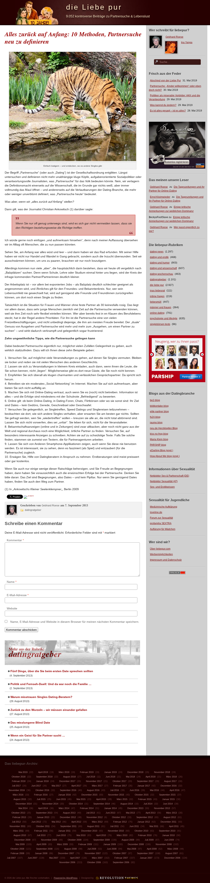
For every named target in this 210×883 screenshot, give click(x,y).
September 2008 (44, 849)
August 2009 (128, 840)
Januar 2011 (64, 831)
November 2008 (164, 844)
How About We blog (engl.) (165, 456)
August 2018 (69, 776)
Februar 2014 (87, 808)
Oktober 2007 (119, 853)
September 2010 (167, 831)
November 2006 (67, 862)
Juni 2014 (168, 803)
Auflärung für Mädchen (162, 529)
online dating (157, 312)
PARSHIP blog (158, 444)
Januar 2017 (143, 785)
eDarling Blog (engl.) (161, 450)
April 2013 (150, 812)
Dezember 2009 (22, 840)
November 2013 (162, 808)
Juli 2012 (16, 821)
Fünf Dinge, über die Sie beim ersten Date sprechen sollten (51, 671)
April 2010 (101, 835)
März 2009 (62, 844)
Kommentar (15, 540)
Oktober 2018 (18, 776)
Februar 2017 (120, 785)
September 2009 (101, 840)
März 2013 (171, 812)
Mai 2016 (154, 790)
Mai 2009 (20, 844)
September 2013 (44, 812)
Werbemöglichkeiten (161, 554)
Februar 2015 (145, 799)
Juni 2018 (110, 776)
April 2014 (43, 808)
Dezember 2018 (135, 772)
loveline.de (156, 512)
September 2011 (68, 826)
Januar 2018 (42, 781)
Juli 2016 (114, 790)
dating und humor (160, 262)
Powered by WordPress (66, 878)
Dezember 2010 (89, 831)
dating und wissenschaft (163, 268)
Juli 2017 (16, 785)
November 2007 (93, 853)
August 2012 (169, 817)
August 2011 (93, 826)
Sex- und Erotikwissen (162, 486)
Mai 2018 (130, 776)
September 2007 (145, 853)
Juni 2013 (110, 812)
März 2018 (171, 776)
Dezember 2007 (66, 853)
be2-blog (155, 400)
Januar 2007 (146, 858)
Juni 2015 (61, 799)
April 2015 (101, 799)
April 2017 (76, 785)
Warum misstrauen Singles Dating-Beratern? (41, 697)
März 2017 (97, 785)
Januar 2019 (110, 772)
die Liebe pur (94, 7)
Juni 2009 (169, 840)
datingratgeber (158, 279)
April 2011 (174, 826)
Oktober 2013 (18, 812)
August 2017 (170, 781)
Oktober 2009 (74, 840)
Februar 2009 (85, 844)
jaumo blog (156, 422)
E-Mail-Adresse (18, 595)
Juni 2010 (61, 835)
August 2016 (93, 790)
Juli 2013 (90, 812)
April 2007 (75, 858)
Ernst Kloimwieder (160, 196)
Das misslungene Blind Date (30, 722)
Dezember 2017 (67, 781)
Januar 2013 (43, 817)
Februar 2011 (41, 831)
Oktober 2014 (76, 803)
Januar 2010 (168, 835)
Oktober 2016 (42, 790)
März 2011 (18, 831)
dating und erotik (159, 257)
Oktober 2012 (119, 817)
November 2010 (116, 831)
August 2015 (20, 799)
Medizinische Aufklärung (163, 506)
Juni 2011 (134, 826)
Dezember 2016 (169, 785)
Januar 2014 (110, 808)
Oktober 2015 (141, 794)
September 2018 (44, 776)
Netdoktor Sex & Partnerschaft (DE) (169, 475)
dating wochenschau (161, 274)
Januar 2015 (168, 799)
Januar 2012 (143, 821)
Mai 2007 (53, 858)
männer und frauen (160, 307)
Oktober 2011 (43, 826)
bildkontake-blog (159, 406)
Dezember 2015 (89, 794)
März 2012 (97, 821)
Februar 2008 (17, 853)
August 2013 (69, 812)
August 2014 (126, 803)
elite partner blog (159, 411)
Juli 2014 (148, 803)
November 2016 (17, 790)
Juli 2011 (114, 826)
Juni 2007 (32, 858)
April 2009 (41, 844)
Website (12, 608)
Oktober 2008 (17, 849)
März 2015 (122, 799)
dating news (156, 251)
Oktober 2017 (119, 781)
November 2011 (17, 826)
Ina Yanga (186, 42)
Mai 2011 (154, 826)
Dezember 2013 (135, 808)
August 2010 (20, 835)
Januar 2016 (64, 794)
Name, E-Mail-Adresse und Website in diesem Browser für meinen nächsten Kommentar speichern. (74, 621)
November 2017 (94, 781)
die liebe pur (157, 285)
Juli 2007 (11, 858)
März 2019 (64, 772)
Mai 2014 (22, 808)
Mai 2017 (56, 785)
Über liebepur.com (160, 548)
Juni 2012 (36, 821)
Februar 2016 (41, 794)
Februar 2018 (18, 781)
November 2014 (50, 803)
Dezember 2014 (24, 803)
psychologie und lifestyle (163, 318)
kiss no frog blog (159, 433)
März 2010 (122, 835)
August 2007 (171, 853)
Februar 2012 (120, 821)
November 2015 (116, 794)
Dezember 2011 (168, 821)
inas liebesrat (157, 290)
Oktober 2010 (141, 831)
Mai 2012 (56, 821)
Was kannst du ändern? (163, 105)
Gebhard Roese (174, 36)
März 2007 (97, 858)
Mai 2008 (131, 849)
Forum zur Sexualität (161, 517)
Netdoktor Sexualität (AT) (164, 481)
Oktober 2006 (94, 862)
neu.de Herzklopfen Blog (164, 428)
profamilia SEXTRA (160, 523)
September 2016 (68, 790)
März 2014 (64, 808)
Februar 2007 (121, 858)
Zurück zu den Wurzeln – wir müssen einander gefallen (48, 709)
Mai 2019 (22, 772)
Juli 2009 (149, 840)
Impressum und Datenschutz (166, 559)
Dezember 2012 (68, 817)
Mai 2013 (130, 812)
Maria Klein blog (159, 439)
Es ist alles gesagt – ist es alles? (168, 110)
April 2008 (152, 849)
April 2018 (150, 776)
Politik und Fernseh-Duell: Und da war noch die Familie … (50, 684)
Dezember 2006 (172, 858)
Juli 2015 (41, 799)
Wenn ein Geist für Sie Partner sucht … (37, 735)
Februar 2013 (19, 817)
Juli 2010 (41, 835)
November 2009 (49, 840)
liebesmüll (155, 301)
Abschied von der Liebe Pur (165, 80)
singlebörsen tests (160, 324)
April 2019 (43, 772)
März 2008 (172, 849)
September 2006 (121, 862)
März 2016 (18, 794)
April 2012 (76, 821)
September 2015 (167, 794)
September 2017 (145, 781)
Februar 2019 (87, 772)
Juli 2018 (90, 776)
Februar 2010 (145, 835)
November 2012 (95, 817)
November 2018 (162, 772)
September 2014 (101, 803)
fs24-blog (155, 417)
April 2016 (174, 790)
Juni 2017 (36, 785)
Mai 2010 (81, 835)
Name (11, 581)
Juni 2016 (134, 790)
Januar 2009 (109, 844)
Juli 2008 (91, 849)
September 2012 (144, 817)
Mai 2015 (81, 799)
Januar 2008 (41, 853)
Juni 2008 (111, 849)
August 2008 (70, 849)
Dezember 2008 (136, 844)
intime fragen (157, 296)
